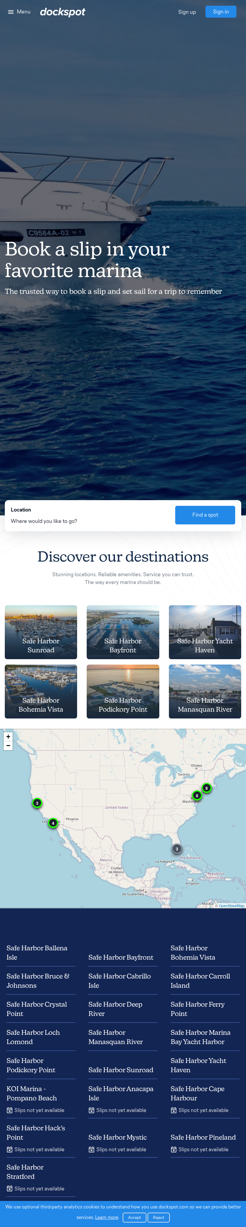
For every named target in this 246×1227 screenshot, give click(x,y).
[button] (177, 849)
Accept (134, 1217)
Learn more (106, 1217)
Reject (158, 1217)
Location (21, 509)
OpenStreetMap (231, 905)
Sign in (221, 11)
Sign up (187, 12)
